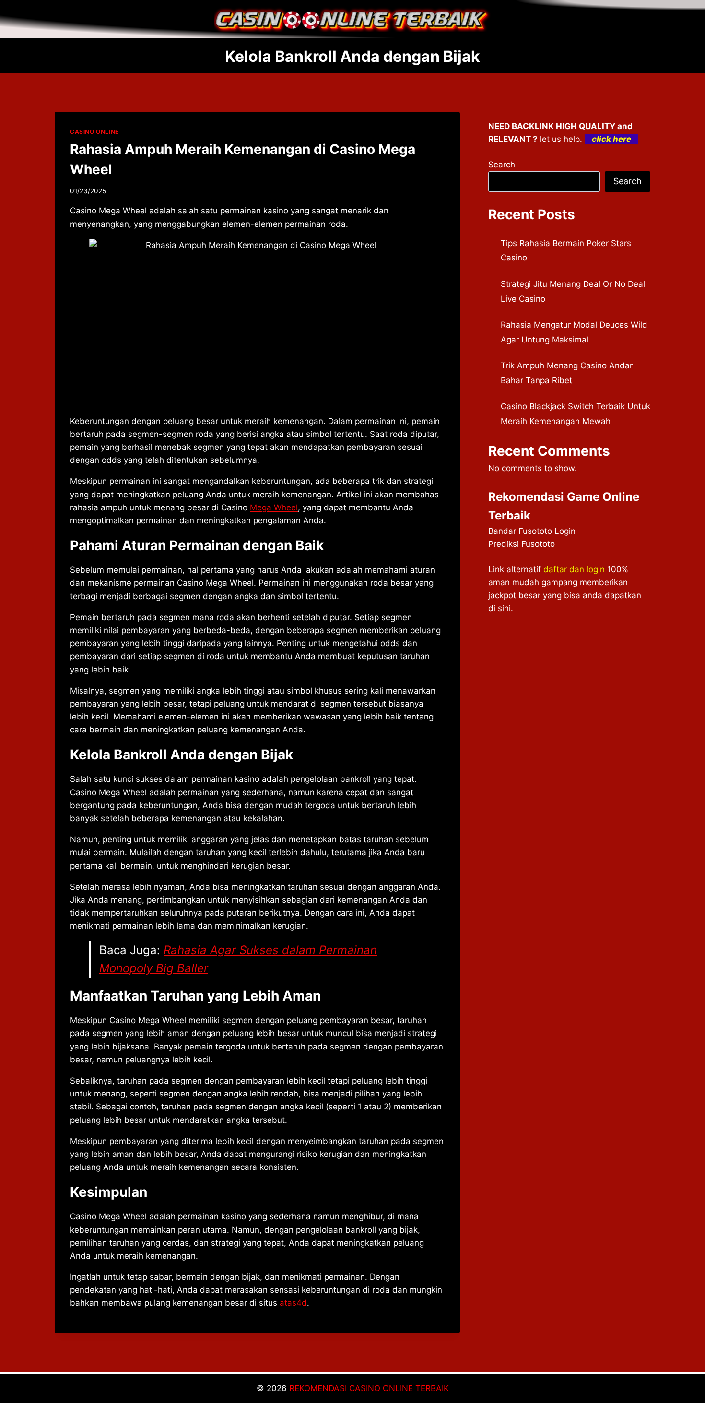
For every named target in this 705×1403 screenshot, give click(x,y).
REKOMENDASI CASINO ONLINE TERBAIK (369, 1388)
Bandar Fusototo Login (532, 531)
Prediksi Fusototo (521, 544)
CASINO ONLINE (94, 131)
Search (501, 164)
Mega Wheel (274, 507)
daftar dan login (574, 569)
